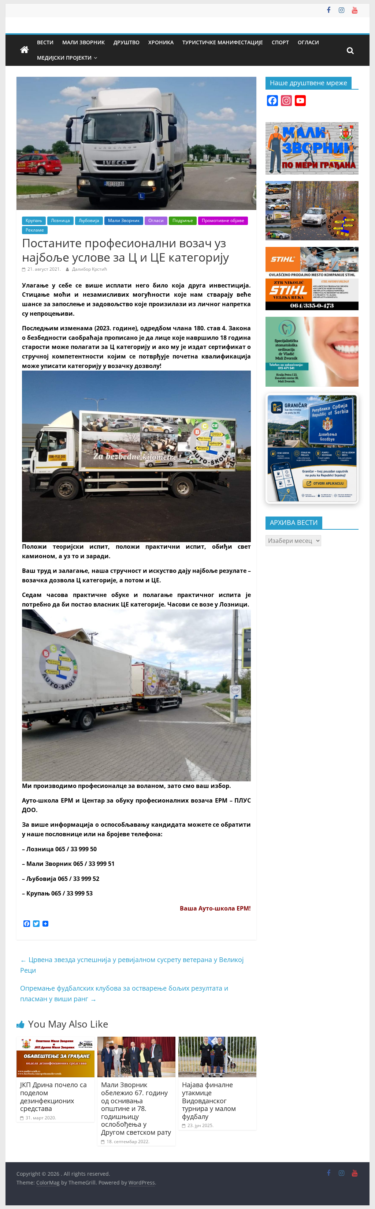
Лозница (60, 220)
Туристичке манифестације (222, 42)
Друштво (127, 42)
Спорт (280, 42)
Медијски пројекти (64, 57)
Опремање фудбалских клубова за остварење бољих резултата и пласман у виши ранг (124, 993)
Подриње (182, 220)
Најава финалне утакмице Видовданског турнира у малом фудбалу (209, 1100)
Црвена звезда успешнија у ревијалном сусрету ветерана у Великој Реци (132, 965)
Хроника (161, 42)
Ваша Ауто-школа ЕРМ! (215, 908)
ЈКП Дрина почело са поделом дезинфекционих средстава (53, 1096)
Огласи (308, 42)
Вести (45, 42)
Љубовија (89, 220)
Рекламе (35, 230)
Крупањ (34, 220)
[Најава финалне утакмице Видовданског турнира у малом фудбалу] (217, 1041)
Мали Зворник (83, 42)
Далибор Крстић (89, 269)
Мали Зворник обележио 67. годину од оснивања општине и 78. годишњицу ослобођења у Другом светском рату (136, 1108)
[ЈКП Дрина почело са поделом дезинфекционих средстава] (55, 1041)
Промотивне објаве (223, 220)
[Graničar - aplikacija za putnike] (312, 448)
